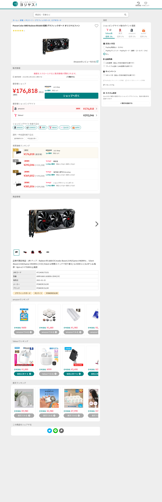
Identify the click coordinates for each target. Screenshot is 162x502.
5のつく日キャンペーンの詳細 (136, 80)
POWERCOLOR (52, 293)
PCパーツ (29, 20)
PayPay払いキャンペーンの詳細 (114, 80)
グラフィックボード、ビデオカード (48, 20)
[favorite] (96, 26)
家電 (21, 20)
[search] (125, 14)
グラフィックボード (23, 293)
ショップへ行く (71, 95)
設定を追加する (127, 103)
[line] (55, 431)
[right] (96, 224)
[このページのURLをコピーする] (61, 430)
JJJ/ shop (56, 87)
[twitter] (50, 431)
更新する (71, 77)
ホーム (15, 20)
